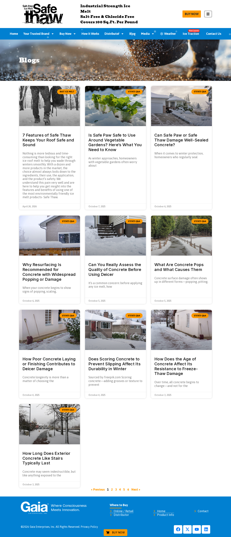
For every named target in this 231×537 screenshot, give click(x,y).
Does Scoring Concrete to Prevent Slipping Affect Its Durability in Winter (114, 364)
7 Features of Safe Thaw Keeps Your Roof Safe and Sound (48, 140)
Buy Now (65, 33)
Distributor (112, 33)
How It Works (90, 33)
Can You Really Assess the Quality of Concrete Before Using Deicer (114, 269)
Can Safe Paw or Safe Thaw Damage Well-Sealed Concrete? (181, 140)
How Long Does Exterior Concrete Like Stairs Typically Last (46, 458)
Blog (132, 33)
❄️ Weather (168, 33)
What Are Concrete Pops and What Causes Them (179, 267)
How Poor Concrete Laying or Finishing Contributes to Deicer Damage (49, 364)
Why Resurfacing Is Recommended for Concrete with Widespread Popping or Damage (49, 272)
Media (145, 33)
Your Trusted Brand (36, 33)
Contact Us (213, 33)
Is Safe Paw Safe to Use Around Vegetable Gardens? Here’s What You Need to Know (115, 142)
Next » (135, 489)
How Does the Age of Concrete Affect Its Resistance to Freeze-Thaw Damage (176, 366)
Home (14, 33)
